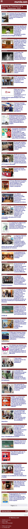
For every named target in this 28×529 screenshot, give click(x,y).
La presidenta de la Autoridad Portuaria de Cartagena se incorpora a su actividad (19, 255)
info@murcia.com (6, 520)
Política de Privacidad (7, 523)
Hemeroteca (14, 511)
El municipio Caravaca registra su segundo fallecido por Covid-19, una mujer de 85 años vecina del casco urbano (20, 68)
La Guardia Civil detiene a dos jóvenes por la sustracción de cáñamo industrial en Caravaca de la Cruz (20, 56)
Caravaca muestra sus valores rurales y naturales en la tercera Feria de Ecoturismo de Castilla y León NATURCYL (20, 107)
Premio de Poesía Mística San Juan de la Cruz (20, 170)
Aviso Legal (5, 521)
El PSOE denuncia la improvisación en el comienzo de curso (20, 442)
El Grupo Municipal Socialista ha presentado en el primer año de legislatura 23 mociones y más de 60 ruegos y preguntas (18, 183)
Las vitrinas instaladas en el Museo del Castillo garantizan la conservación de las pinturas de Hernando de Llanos (20, 198)
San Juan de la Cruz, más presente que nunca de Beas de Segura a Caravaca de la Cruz (20, 484)
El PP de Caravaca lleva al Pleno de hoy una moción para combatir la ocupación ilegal (20, 79)
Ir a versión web (6, 527)
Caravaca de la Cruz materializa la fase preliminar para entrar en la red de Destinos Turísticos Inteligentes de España (20, 324)
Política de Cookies (6, 526)
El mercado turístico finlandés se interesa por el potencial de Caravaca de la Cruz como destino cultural (20, 146)
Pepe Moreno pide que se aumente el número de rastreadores (18, 453)
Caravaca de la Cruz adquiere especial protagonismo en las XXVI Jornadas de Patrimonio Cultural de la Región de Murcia (17, 16)
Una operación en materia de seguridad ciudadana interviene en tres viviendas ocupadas (20, 387)
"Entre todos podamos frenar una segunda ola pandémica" (20, 360)
